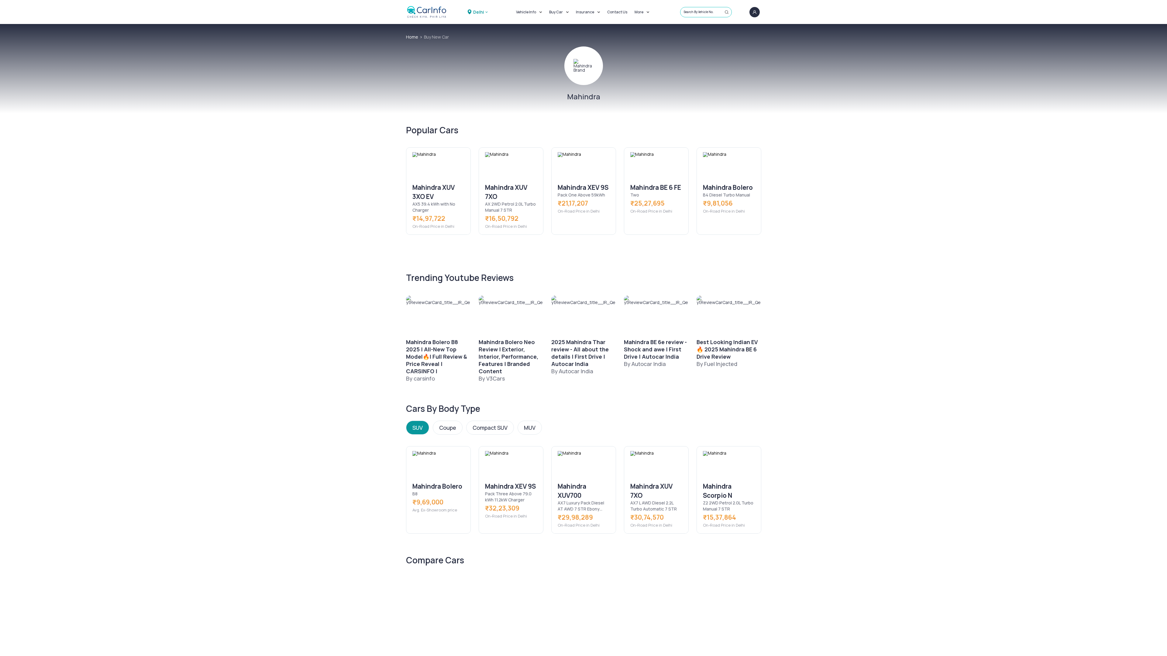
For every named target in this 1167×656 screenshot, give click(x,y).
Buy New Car (436, 37)
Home (412, 37)
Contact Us (617, 12)
